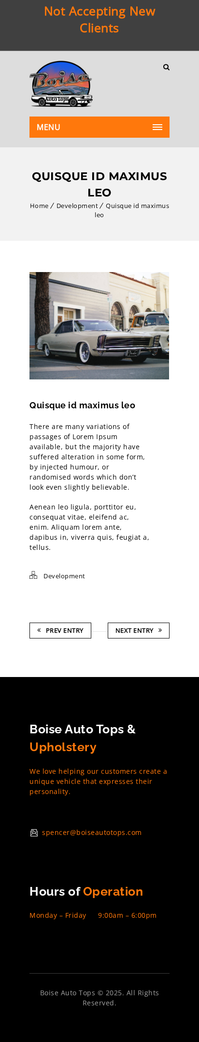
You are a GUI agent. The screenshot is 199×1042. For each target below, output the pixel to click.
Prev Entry (65, 630)
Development (78, 205)
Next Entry (134, 630)
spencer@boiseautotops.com (92, 832)
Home (39, 205)
